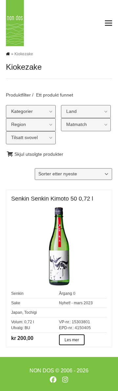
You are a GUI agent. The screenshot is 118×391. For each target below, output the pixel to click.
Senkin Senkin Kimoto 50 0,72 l (52, 198)
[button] (108, 23)
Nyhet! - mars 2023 (76, 303)
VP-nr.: (65, 322)
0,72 (28, 322)
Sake (15, 303)
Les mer (72, 340)
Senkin (17, 293)
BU (27, 328)
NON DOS (42, 370)
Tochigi (30, 312)
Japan (16, 312)
